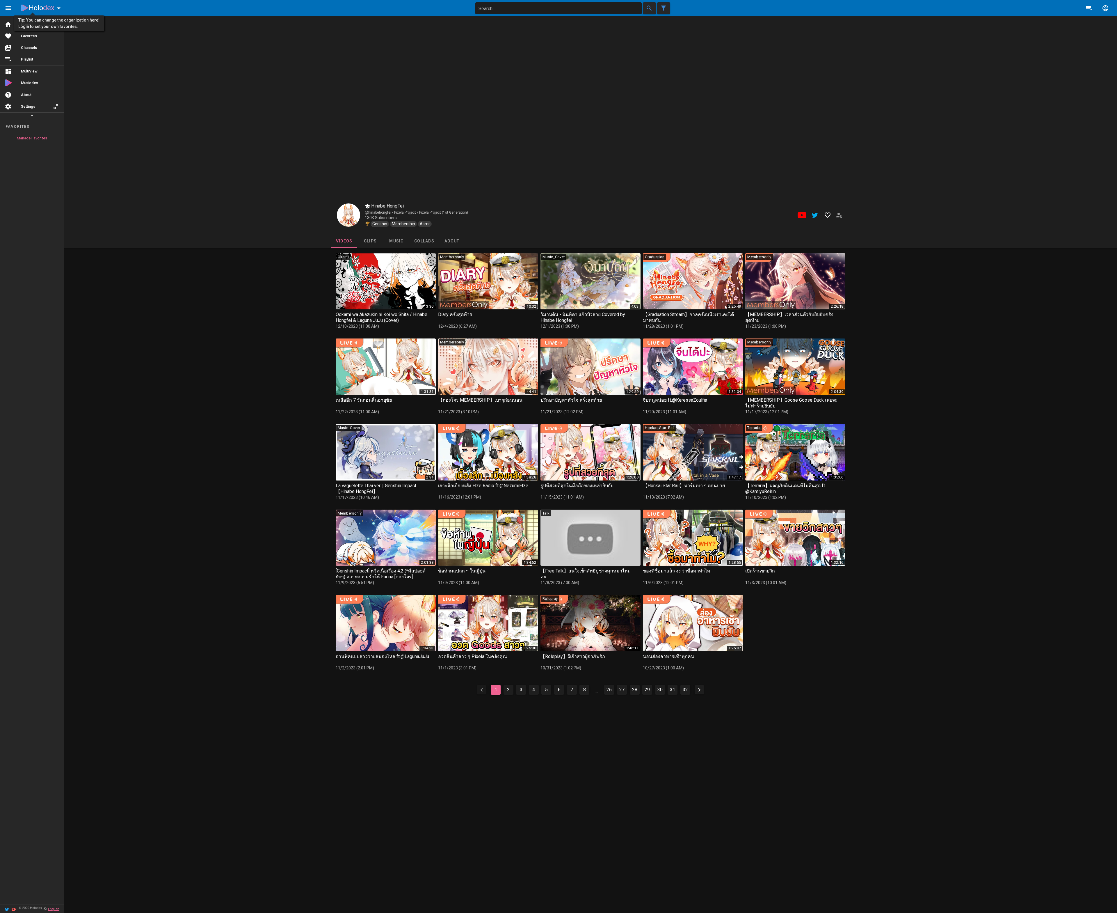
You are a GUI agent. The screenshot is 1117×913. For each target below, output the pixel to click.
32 (685, 689)
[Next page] (699, 689)
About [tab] (451, 241)
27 (622, 689)
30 (660, 689)
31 (672, 689)
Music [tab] (396, 241)
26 (609, 689)
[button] (55, 106)
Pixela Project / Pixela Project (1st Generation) (431, 212)
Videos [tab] (344, 241)
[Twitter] (7, 909)
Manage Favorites (32, 138)
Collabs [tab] (424, 241)
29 (647, 689)
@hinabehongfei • (379, 212)
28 (634, 689)
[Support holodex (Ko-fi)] (14, 909)
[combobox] (558, 8)
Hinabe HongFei (387, 206)
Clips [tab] (370, 241)
